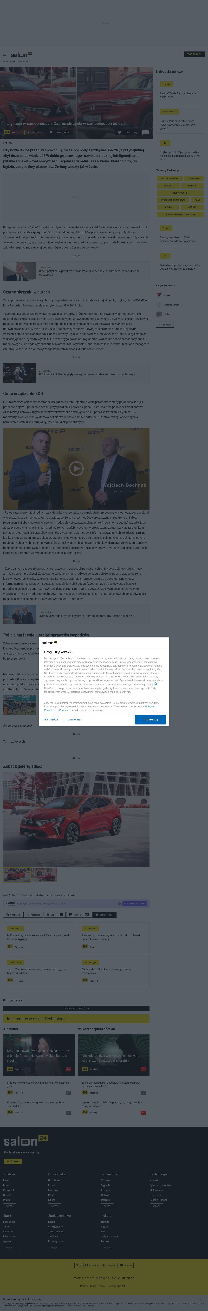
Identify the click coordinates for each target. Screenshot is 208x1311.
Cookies (63, 710)
